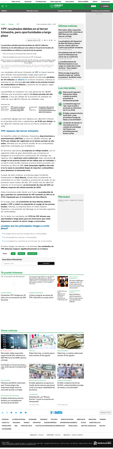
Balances (21, 253)
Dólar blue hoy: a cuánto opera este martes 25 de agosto (41, 354)
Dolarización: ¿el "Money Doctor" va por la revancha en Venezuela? (41, 399)
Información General (68, 422)
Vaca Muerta (32, 253)
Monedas (61, 200)
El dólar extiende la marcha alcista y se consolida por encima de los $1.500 (12, 400)
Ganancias (28, 1)
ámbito (3, 24)
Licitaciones (6, 429)
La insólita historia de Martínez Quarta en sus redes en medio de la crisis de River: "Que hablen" (69, 65)
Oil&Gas (4, 11)
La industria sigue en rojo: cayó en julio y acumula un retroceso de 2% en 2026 (72, 107)
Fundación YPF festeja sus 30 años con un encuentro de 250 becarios (13, 297)
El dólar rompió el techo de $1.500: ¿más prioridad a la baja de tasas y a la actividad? (73, 116)
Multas (102, 426)
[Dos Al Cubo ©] (102, 443)
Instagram (11, 412)
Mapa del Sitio (26, 426)
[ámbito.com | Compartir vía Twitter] (47, 40)
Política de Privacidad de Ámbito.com (50, 426)
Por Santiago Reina (62, 404)
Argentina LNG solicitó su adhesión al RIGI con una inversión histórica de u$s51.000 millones (47, 109)
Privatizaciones (41, 1)
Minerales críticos (32, 11)
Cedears (80, 200)
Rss (16, 426)
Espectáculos (94, 422)
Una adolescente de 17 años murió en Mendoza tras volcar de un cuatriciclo (69, 54)
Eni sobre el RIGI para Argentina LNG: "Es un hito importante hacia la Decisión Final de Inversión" (76, 284)
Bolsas (66, 200)
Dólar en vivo (16, 1)
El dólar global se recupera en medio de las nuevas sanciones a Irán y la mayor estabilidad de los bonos (42, 386)
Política (54, 419)
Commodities (73, 200)
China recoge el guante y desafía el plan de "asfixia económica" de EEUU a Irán (69, 75)
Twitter (3, 412)
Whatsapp (25, 412)
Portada (5, 419)
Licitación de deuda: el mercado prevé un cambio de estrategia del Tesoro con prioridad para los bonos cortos (72, 128)
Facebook (7, 412)
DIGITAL (37, 435)
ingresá (93, 6)
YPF (17, 24)
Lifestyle (5, 422)
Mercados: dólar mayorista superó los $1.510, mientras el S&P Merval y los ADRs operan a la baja (70, 33)
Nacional (16, 422)
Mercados (81, 419)
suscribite (87, 6)
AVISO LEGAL (73, 426)
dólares (21, 80)
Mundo (26, 422)
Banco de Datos (67, 419)
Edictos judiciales (88, 426)
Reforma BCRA (83, 1)
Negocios (92, 419)
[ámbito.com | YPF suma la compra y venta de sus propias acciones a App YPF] (5, 108)
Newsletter (105, 412)
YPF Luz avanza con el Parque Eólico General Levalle (19, 54)
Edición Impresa (50, 422)
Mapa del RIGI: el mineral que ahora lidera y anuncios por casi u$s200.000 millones (76, 298)
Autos (83, 422)
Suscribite (46, 263)
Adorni (95, 1)
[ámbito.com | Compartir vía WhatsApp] (42, 40)
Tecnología (6, 426)
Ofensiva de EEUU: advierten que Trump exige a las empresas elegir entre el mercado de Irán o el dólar (13, 386)
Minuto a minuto (7, 350)
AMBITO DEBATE (73, 435)
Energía (10, 24)
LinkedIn (16, 412)
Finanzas (43, 419)
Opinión (103, 419)
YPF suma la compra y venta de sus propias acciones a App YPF (17, 108)
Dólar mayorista (55, 1)
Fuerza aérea (69, 1)
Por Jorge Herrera (34, 404)
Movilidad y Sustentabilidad (100, 11)
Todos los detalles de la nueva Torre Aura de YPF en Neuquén (22, 57)
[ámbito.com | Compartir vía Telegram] (51, 40)
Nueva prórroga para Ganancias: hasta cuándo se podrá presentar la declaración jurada (72, 96)
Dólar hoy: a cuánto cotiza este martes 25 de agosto (70, 354)
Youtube (21, 412)
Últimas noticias (18, 419)
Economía (33, 419)
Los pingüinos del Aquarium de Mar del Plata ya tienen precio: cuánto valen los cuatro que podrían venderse (70, 44)
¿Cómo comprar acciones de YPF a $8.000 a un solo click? (41, 296)
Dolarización (105, 1)
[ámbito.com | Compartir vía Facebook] (45, 40)
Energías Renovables (65, 11)
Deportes (37, 422)
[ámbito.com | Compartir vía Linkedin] (49, 40)
